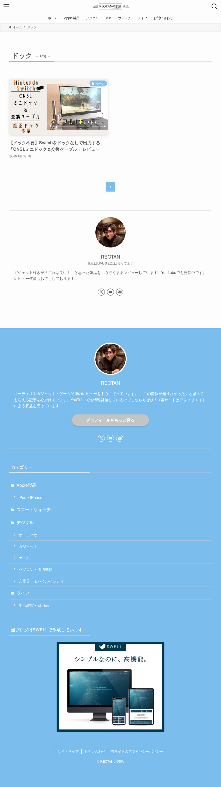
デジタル (25, 522)
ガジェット (28, 546)
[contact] (119, 292)
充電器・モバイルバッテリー (43, 581)
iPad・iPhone (30, 497)
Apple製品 (26, 485)
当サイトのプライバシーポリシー (137, 751)
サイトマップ (68, 751)
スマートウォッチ (33, 509)
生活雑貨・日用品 (34, 605)
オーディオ (28, 534)
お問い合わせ (94, 751)
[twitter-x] (101, 292)
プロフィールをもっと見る (110, 420)
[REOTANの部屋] (110, 6)
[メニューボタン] (6, 6)
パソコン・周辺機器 (36, 569)
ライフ (22, 593)
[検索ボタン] (214, 6)
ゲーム (24, 557)
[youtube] (110, 292)
